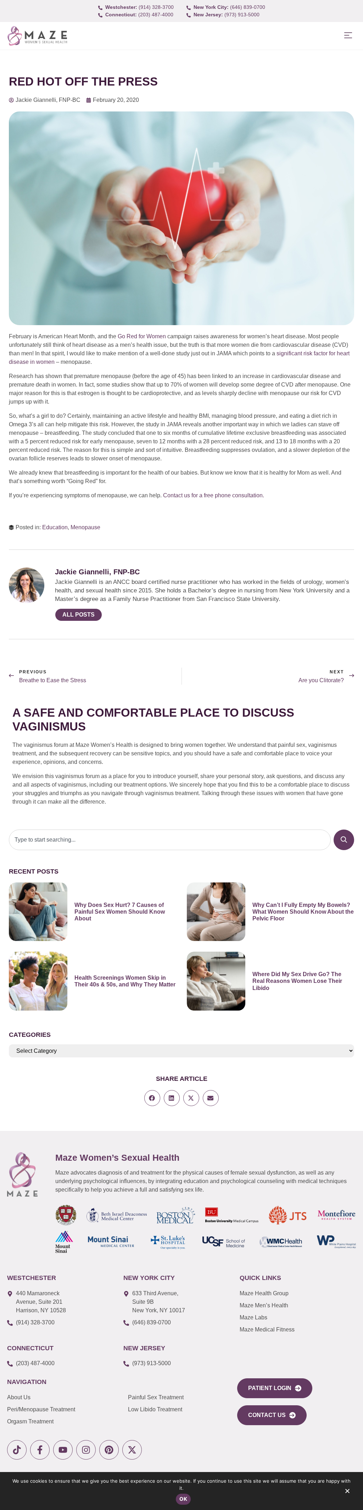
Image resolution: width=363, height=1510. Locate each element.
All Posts (78, 615)
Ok (183, 1499)
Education (55, 527)
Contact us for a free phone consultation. (214, 495)
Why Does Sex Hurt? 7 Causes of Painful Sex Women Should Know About (119, 911)
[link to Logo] (37, 36)
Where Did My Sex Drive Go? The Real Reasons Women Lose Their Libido (297, 981)
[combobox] (170, 840)
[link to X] (132, 1450)
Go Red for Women (142, 336)
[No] (347, 1492)
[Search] (344, 840)
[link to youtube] (63, 1450)
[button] (348, 35)
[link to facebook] (40, 1450)
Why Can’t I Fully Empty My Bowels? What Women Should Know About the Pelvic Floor (303, 911)
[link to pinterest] (109, 1450)
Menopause (85, 527)
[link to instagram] (86, 1450)
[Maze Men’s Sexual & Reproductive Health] (22, 1174)
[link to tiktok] (17, 1450)
